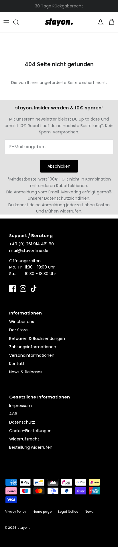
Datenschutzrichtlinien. (67, 198)
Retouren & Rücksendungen (37, 338)
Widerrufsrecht (24, 439)
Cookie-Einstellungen (30, 431)
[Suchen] (19, 22)
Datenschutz (22, 422)
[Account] (99, 22)
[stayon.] (59, 22)
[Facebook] (12, 288)
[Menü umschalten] (6, 22)
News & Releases (25, 372)
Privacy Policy (15, 511)
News (89, 511)
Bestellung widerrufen (30, 447)
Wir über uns (21, 321)
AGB (13, 414)
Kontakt (17, 363)
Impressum (20, 405)
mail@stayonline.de (28, 250)
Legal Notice (68, 511)
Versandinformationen (31, 355)
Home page (42, 511)
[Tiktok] (33, 288)
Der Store (18, 330)
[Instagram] (23, 288)
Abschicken (59, 166)
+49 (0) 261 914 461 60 (31, 244)
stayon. (23, 527)
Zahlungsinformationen (32, 347)
